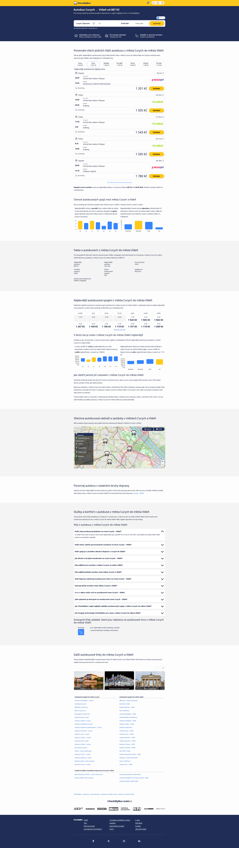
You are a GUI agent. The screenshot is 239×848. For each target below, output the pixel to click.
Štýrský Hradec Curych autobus (84, 761)
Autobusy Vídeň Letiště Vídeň (129, 781)
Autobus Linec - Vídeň (126, 734)
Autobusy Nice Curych (82, 741)
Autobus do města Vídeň (126, 794)
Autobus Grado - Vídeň (127, 724)
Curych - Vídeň (139, 493)
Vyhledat (156, 88)
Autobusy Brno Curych (82, 717)
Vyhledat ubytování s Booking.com (86, 28)
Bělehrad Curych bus (81, 707)
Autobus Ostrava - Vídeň (127, 744)
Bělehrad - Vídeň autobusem (129, 700)
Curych (148, 429)
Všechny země (140, 829)
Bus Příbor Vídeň (125, 751)
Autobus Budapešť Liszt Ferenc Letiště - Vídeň (134, 778)
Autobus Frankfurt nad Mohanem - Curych (88, 727)
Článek (138, 826)
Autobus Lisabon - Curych (83, 737)
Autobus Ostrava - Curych (83, 744)
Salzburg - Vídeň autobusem (129, 758)
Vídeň (160, 429)
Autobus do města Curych (109, 794)
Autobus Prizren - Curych (83, 754)
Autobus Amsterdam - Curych (84, 700)
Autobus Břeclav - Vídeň (127, 707)
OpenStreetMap (154, 467)
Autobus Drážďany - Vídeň (128, 721)
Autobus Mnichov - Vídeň (127, 741)
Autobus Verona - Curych (83, 764)
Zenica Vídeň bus (125, 761)
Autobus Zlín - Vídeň (126, 764)
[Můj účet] (147, 3)
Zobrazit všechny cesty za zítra (120, 182)
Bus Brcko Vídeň (125, 704)
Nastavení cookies (117, 826)
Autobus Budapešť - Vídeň (128, 714)
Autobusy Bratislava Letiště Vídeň (130, 774)
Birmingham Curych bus (82, 714)
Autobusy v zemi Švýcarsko (91, 794)
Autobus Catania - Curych (83, 721)
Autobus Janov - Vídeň (127, 731)
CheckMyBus (78, 794)
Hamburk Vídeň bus (126, 727)
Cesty (112, 829)
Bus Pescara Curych (81, 748)
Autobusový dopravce (93, 829)
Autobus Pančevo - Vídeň (127, 748)
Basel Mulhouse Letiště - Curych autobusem (89, 774)
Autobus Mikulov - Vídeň (127, 737)
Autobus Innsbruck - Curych (83, 731)
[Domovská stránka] (82, 3)
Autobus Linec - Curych (82, 734)
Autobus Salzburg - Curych (83, 758)
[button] (107, 453)
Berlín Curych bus (80, 711)
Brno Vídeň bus (124, 711)
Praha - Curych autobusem (83, 751)
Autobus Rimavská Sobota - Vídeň (130, 754)
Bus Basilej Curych (80, 704)
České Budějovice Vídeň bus (128, 717)
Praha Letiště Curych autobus (84, 778)
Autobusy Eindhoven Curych (84, 724)
